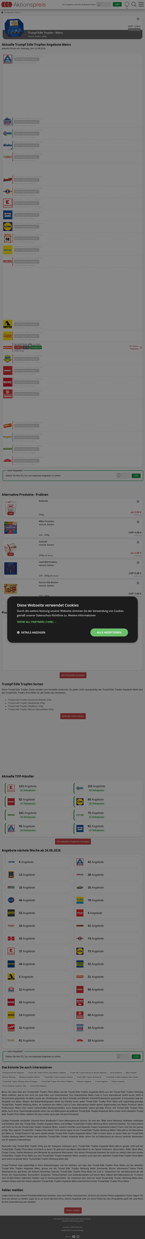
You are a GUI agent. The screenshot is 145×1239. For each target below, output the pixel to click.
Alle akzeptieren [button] (109, 632)
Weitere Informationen (82, 615)
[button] (72, 621)
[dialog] (72, 619)
